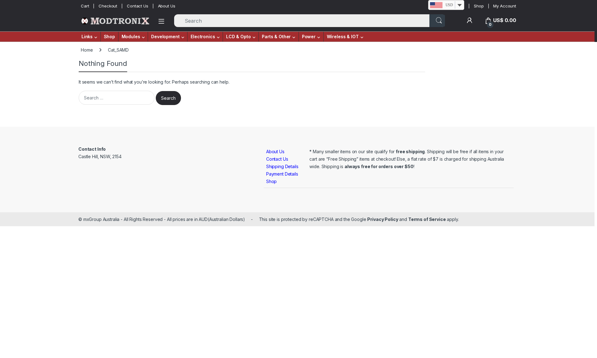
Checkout (108, 5)
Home (87, 50)
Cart (85, 5)
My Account (504, 5)
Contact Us (137, 5)
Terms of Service (427, 219)
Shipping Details (282, 166)
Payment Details (282, 174)
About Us (166, 5)
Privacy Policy (382, 219)
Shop (479, 5)
